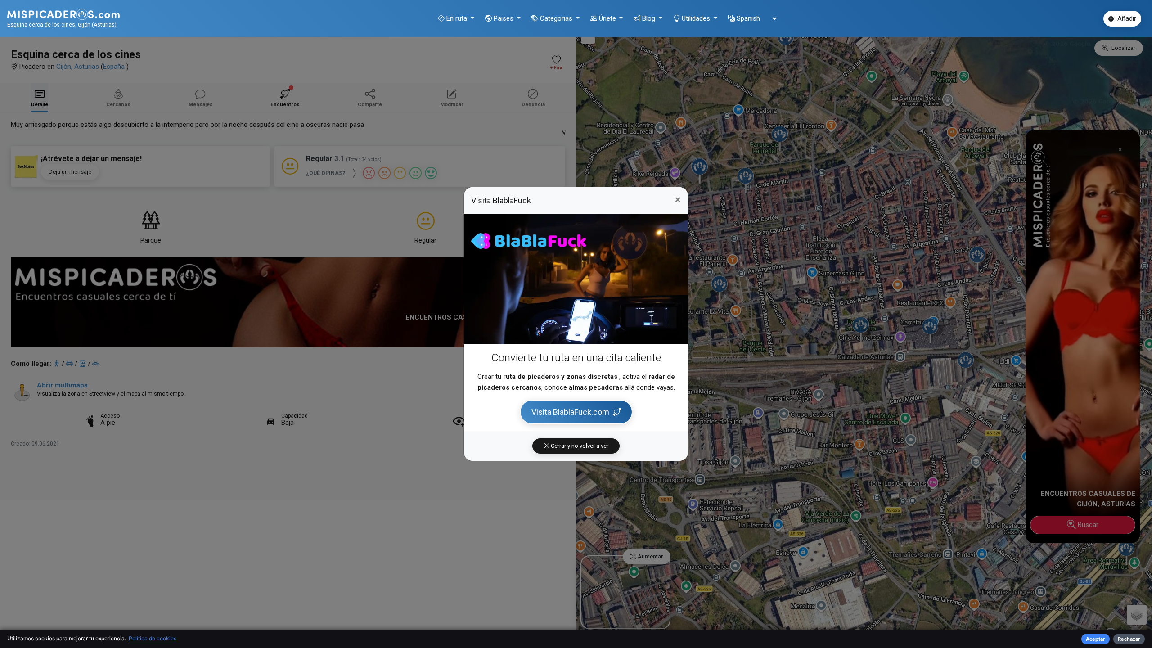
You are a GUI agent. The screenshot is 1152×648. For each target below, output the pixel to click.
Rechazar (1129, 639)
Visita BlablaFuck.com (570, 412)
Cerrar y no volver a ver (578, 445)
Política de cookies (152, 638)
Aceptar (1095, 639)
